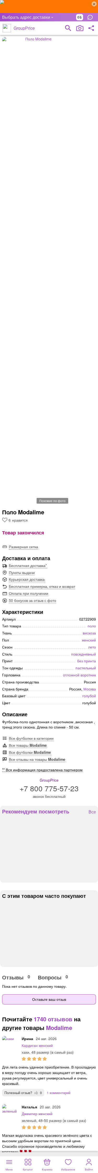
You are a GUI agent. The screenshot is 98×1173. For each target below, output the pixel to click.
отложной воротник (79, 674)
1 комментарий (58, 1092)
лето (92, 647)
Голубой (89, 695)
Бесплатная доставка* (28, 565)
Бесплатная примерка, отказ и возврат (42, 586)
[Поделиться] (91, 28)
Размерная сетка (23, 546)
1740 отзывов (53, 1019)
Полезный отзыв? (23, 1092)
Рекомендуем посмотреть (35, 811)
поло (92, 625)
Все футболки (30, 752)
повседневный (83, 654)
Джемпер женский (37, 1113)
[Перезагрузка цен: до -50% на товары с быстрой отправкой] (49, 6)
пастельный (86, 667)
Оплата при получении (28, 593)
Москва (89, 689)
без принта (86, 660)
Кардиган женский (37, 1045)
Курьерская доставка (27, 579)
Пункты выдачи (22, 572)
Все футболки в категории (31, 738)
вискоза (89, 632)
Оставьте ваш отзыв (49, 999)
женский (89, 640)
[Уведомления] (91, 17)
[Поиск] (68, 28)
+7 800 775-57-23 (49, 788)
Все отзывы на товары (37, 759)
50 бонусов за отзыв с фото (32, 600)
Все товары (28, 745)
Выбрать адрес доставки (26, 17)
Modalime (59, 1027)
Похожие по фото (52, 500)
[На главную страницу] (7, 28)
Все (92, 812)
